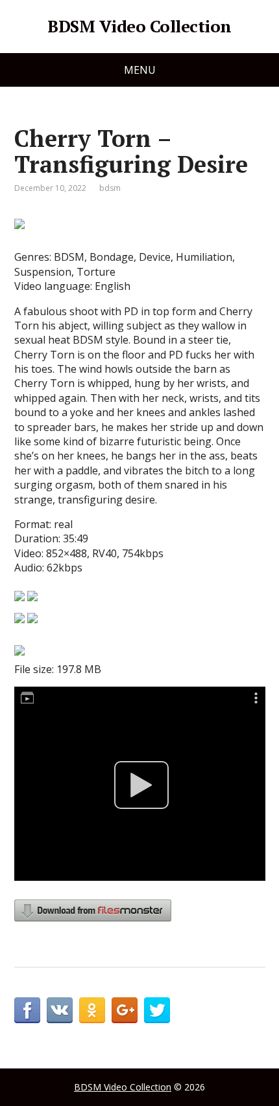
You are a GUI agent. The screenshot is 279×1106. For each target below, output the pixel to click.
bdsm (110, 188)
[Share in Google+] (125, 1010)
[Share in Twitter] (157, 1010)
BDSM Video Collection (139, 26)
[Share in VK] (60, 1010)
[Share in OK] (92, 1010)
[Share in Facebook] (27, 1010)
